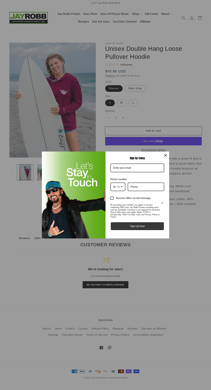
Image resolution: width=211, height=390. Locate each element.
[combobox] (117, 187)
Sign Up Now (137, 226)
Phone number (118, 179)
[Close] (165, 155)
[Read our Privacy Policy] (162, 203)
